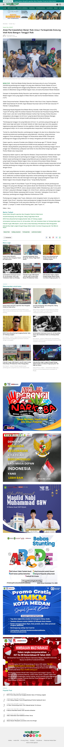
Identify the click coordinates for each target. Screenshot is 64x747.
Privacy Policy (24, 740)
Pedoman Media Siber (50, 740)
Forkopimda (26, 232)
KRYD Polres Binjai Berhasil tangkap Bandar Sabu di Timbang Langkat (22, 219)
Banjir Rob (7, 232)
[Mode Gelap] (57, 4)
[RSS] (40, 735)
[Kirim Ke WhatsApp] (60, 237)
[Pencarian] (60, 4)
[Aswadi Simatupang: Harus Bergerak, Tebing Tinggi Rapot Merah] (32, 250)
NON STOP (6, 83)
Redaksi (32, 740)
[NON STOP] (12, 4)
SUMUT (11, 27)
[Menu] (4, 4)
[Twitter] (27, 735)
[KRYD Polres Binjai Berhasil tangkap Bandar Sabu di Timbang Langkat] (52, 250)
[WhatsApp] (37, 735)
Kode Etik (16, 740)
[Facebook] (24, 735)
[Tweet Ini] (50, 237)
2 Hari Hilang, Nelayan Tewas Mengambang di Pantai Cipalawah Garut (26, 700)
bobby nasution (16, 232)
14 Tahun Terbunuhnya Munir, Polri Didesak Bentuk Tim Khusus (24, 705)
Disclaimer (39, 740)
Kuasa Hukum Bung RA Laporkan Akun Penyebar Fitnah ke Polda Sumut (23, 214)
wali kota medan (36, 232)
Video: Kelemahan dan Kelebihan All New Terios (20, 715)
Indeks (10, 740)
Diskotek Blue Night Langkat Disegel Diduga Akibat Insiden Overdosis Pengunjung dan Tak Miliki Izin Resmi (30, 226)
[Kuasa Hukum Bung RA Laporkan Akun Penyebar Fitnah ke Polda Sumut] (12, 250)
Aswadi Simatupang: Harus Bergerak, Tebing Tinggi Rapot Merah (21, 216)
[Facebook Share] (46, 237)
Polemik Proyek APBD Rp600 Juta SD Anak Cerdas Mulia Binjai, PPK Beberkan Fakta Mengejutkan (30, 223)
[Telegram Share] (56, 237)
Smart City (5, 27)
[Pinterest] (30, 735)
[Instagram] (33, 735)
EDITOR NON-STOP (10, 35)
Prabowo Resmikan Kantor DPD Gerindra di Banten (21, 710)
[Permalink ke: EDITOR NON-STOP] (4, 36)
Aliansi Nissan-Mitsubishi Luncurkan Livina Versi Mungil (21, 720)
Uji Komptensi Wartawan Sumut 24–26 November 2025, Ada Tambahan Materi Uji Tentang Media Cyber (31, 221)
